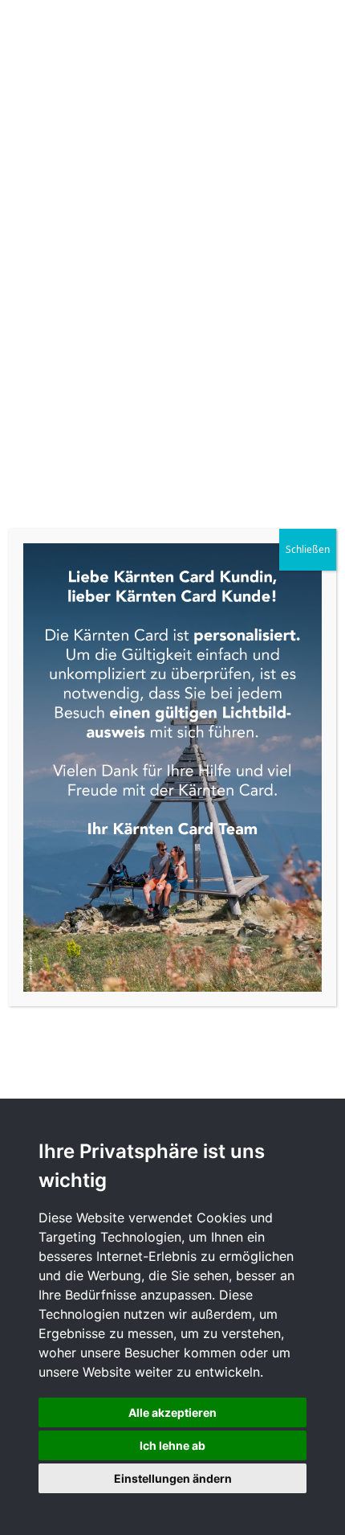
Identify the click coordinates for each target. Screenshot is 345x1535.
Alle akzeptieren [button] (172, 1412)
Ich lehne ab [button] (172, 1445)
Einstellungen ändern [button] (173, 1478)
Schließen (308, 549)
